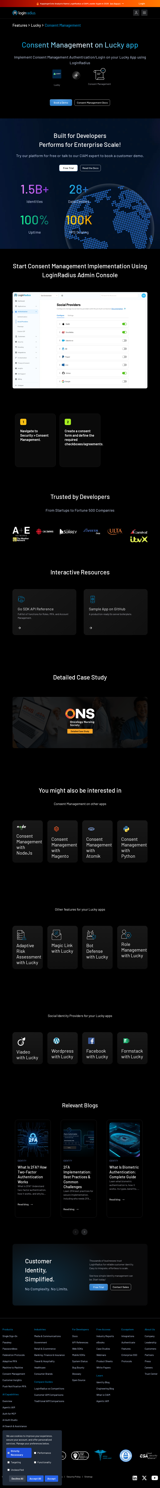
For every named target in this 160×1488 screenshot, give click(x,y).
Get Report (115, 3)
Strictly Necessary (17, 1452)
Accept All (35, 1478)
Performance (44, 1452)
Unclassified (17, 1469)
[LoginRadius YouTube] (154, 1478)
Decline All (17, 1478)
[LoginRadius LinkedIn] (134, 1477)
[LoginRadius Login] (136, 13)
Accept (51, 1478)
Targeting (16, 1462)
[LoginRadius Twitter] (144, 1478)
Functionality (44, 1462)
